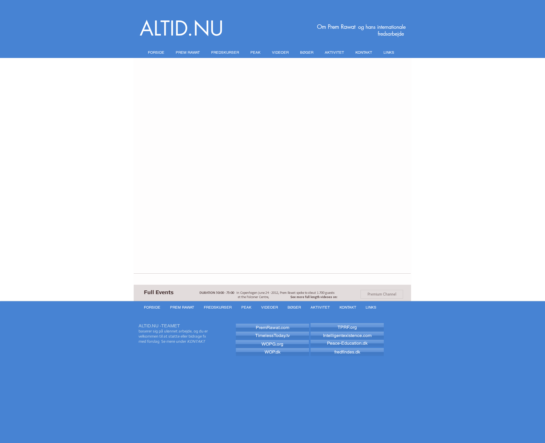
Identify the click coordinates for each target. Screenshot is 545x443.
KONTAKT (196, 341)
